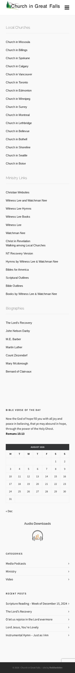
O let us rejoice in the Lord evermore (29, 619)
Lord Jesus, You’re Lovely (22, 627)
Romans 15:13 (15, 434)
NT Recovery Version (19, 253)
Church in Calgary (17, 66)
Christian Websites (17, 192)
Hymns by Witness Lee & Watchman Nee (32, 261)
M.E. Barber (13, 339)
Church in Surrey (16, 106)
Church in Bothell (16, 139)
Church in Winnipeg (18, 98)
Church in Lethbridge (19, 123)
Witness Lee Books (18, 216)
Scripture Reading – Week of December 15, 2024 (36, 604)
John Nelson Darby (18, 330)
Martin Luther (14, 347)
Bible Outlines (14, 285)
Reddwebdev (55, 667)
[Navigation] (67, 7)
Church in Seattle (16, 155)
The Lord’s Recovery (19, 322)
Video (9, 579)
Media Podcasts (16, 563)
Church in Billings (17, 50)
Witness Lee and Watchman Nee (26, 200)
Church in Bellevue (17, 131)
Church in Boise (16, 163)
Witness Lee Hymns (18, 208)
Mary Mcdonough (17, 363)
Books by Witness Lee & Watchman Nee (31, 293)
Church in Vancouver (19, 74)
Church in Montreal (18, 115)
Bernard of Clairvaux (19, 371)
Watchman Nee (15, 233)
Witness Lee (13, 225)
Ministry (11, 571)
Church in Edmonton (19, 90)
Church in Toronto (17, 82)
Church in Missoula (18, 42)
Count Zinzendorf (16, 355)
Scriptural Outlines (17, 277)
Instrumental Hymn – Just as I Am (27, 635)
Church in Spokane (18, 58)
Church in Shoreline (18, 147)
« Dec (9, 511)
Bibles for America (17, 269)
